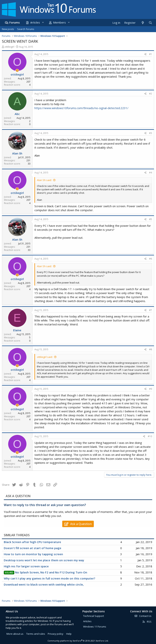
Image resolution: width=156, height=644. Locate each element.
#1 (150, 54)
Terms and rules (35, 633)
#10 (150, 436)
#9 (150, 388)
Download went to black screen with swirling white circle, (44, 584)
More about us (14, 633)
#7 (150, 310)
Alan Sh (17, 153)
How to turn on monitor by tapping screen (33, 554)
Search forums (25, 29)
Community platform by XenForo (78, 640)
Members (59, 22)
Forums (14, 22)
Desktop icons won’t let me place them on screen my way (44, 560)
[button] (42, 22)
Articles (35, 22)
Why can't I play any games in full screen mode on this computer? (49, 578)
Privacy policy (55, 633)
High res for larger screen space (26, 566)
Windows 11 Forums (94, 626)
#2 (150, 93)
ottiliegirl (9, 46)
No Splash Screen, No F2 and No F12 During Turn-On (51, 572)
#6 (150, 258)
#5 (150, 219)
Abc (17, 114)
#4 (150, 172)
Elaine (17, 330)
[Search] (150, 22)
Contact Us (144, 616)
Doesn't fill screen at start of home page (32, 548)
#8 (150, 349)
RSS (148, 621)
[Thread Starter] (17, 70)
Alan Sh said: (44, 180)
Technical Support (93, 616)
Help (69, 633)
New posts (8, 29)
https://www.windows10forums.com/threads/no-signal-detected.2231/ (81, 108)
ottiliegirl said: (45, 357)
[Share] (145, 54)
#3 (150, 133)
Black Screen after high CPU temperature (32, 542)
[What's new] (142, 22)
